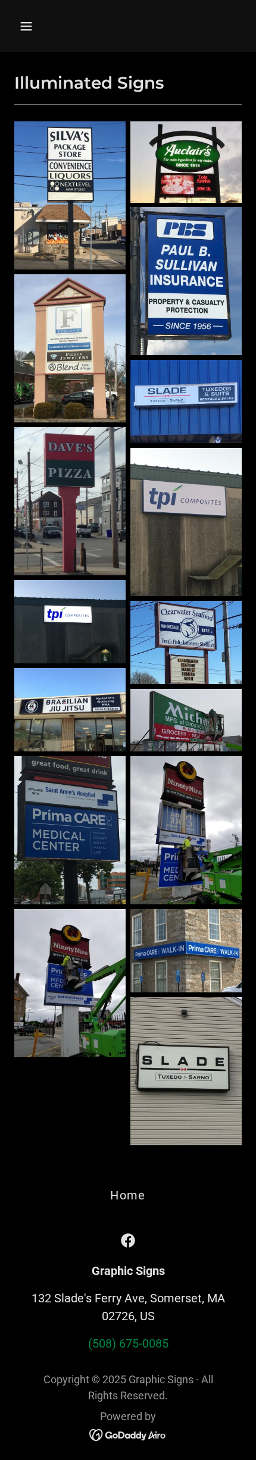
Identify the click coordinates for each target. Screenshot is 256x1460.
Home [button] (127, 1195)
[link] (128, 1240)
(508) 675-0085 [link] (128, 1343)
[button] (40, 26)
